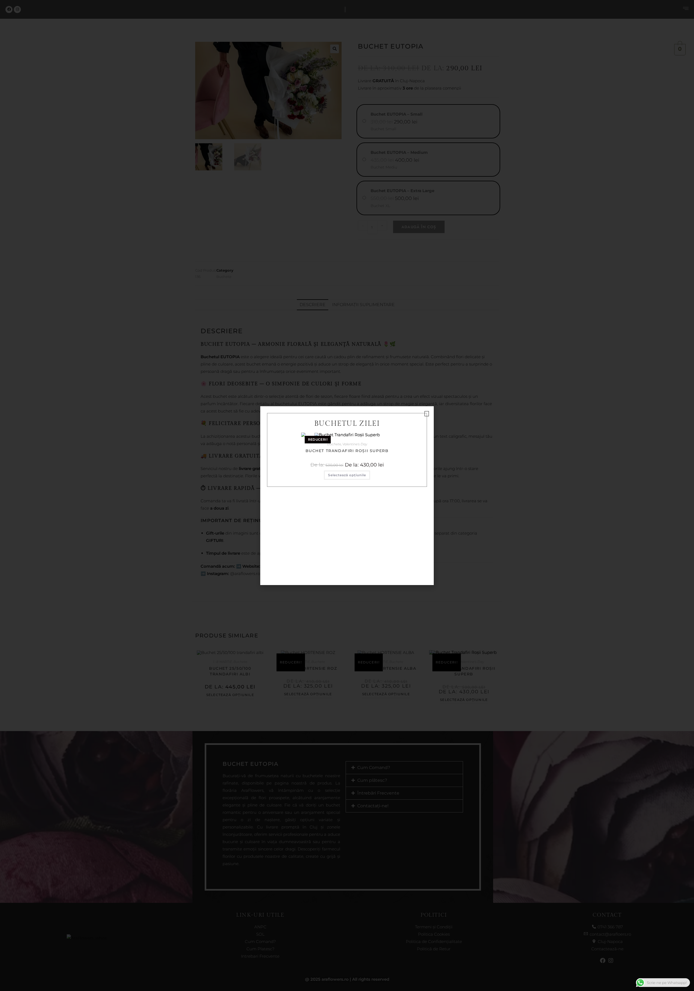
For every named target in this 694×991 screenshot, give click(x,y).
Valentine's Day (354, 444)
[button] (426, 414)
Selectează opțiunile (347, 475)
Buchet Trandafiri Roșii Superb (347, 450)
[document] (347, 495)
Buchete (334, 444)
